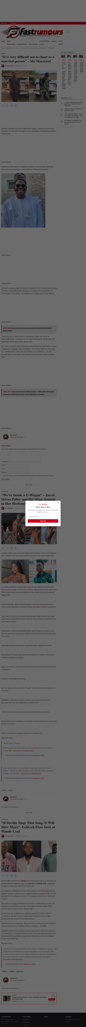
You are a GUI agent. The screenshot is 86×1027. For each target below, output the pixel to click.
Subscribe (43, 521)
